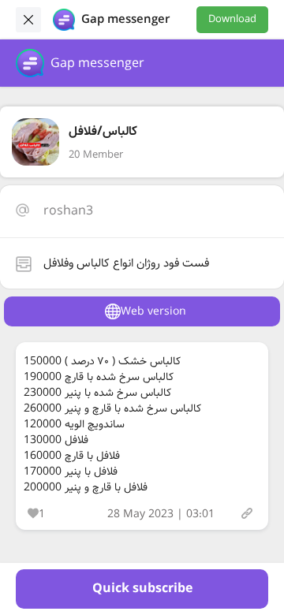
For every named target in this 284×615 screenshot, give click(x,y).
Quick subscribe (142, 588)
